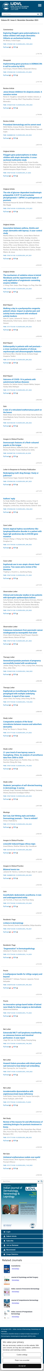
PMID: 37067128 (8, 288)
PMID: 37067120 (8, 929)
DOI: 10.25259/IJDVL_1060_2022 (22, 671)
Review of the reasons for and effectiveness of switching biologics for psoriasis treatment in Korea (23, 1124)
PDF (15, 47)
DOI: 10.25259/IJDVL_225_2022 (22, 610)
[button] (39, 5)
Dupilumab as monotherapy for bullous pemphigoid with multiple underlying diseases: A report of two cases (19, 693)
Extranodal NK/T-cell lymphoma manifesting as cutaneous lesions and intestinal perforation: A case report (22, 1035)
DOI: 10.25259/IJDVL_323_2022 (22, 288)
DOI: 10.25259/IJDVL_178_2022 (22, 765)
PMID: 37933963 (8, 72)
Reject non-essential (22, 1360)
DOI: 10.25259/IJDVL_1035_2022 (22, 1071)
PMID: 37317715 (8, 1137)
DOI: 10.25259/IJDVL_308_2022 (22, 1137)
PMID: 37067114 (8, 1071)
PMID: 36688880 (8, 135)
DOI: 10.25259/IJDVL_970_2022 (22, 903)
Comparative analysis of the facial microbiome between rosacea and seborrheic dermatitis (22, 724)
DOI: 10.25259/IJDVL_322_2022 (22, 135)
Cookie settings (22, 1355)
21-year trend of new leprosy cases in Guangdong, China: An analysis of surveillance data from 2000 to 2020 (23, 755)
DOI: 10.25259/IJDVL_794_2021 (22, 929)
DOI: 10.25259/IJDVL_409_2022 (22, 544)
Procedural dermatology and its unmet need (22, 124)
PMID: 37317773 (8, 732)
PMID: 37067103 (8, 173)
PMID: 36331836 (8, 423)
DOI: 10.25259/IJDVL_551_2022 (22, 390)
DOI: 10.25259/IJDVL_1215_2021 (22, 208)
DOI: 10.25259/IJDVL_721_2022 (22, 575)
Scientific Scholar (14, 1334)
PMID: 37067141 (8, 255)
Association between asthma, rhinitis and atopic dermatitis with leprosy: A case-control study (22, 230)
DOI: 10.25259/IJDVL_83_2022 (22, 453)
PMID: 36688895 (8, 875)
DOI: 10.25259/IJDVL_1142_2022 (22, 1165)
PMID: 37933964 (8, 509)
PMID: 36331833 (8, 850)
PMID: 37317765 (8, 903)
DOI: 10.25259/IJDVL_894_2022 (22, 359)
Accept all (22, 1366)
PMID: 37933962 (8, 481)
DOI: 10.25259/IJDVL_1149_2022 (22, 702)
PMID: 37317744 (8, 390)
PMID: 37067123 (8, 575)
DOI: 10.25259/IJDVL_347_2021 (22, 255)
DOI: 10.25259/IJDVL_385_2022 (22, 423)
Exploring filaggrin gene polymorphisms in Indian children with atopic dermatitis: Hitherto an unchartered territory (21, 35)
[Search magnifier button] (41, 14)
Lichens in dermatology (13, 923)
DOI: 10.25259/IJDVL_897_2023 (22, 481)
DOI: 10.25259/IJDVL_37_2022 (22, 173)
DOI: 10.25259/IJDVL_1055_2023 (22, 44)
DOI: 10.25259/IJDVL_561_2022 (22, 641)
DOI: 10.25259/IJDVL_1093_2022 (22, 105)
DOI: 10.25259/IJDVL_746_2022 (22, 1043)
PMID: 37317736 (8, 954)
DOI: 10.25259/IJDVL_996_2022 (22, 985)
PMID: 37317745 (8, 702)
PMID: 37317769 (8, 544)
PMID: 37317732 (8, 326)
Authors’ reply (9, 498)
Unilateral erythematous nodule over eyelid (21, 1157)
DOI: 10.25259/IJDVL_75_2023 (22, 1102)
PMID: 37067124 (8, 1013)
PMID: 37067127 (8, 641)
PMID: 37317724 (8, 1043)
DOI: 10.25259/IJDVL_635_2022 (22, 796)
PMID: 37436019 (8, 105)
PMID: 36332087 (8, 453)
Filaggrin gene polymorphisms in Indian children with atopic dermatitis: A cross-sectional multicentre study (20, 157)
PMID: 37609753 (8, 985)
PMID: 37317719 (8, 1165)
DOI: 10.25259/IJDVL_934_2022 (22, 824)
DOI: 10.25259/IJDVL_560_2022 (22, 850)
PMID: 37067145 (8, 208)
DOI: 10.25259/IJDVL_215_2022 (22, 732)
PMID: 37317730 (8, 824)
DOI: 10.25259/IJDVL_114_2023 (22, 954)
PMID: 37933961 (8, 44)
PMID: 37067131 (8, 610)
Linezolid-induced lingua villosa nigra (19, 844)
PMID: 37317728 (8, 359)
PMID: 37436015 (8, 671)
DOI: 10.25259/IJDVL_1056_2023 (22, 509)
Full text (6, 47)
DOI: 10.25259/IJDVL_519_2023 (22, 72)
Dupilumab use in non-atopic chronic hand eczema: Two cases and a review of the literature (21, 567)
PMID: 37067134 (8, 765)
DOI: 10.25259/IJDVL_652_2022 (22, 875)
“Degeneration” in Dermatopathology (19, 948)
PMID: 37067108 (8, 796)
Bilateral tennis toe (11, 869)
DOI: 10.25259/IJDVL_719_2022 (22, 1013)
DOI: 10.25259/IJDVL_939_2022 (22, 326)
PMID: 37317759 (8, 1102)
